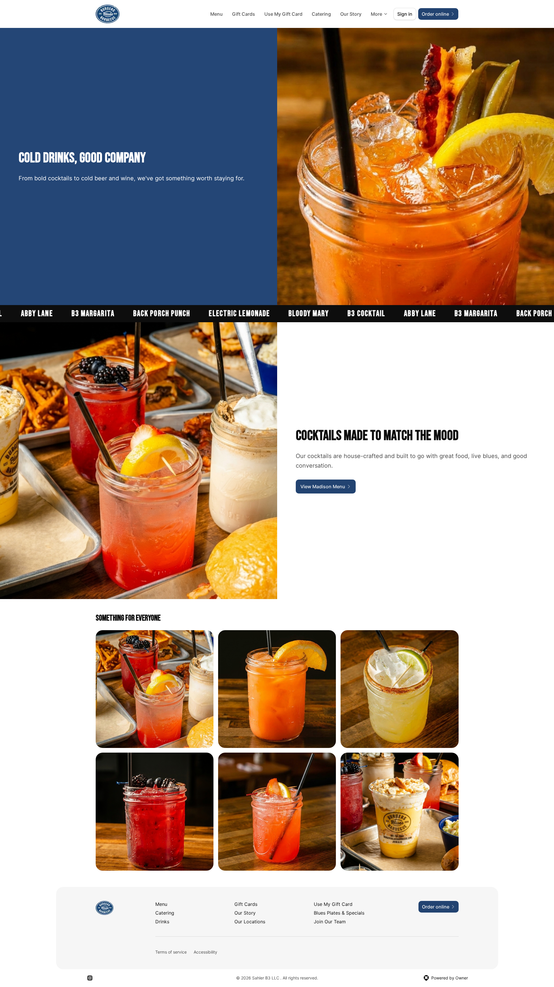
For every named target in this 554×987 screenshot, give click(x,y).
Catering (321, 14)
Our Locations (249, 921)
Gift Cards (243, 14)
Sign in (404, 14)
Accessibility (205, 951)
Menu (216, 14)
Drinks (162, 921)
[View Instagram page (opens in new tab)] (89, 977)
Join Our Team (330, 921)
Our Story (350, 14)
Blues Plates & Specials (339, 913)
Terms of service (171, 951)
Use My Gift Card (283, 14)
